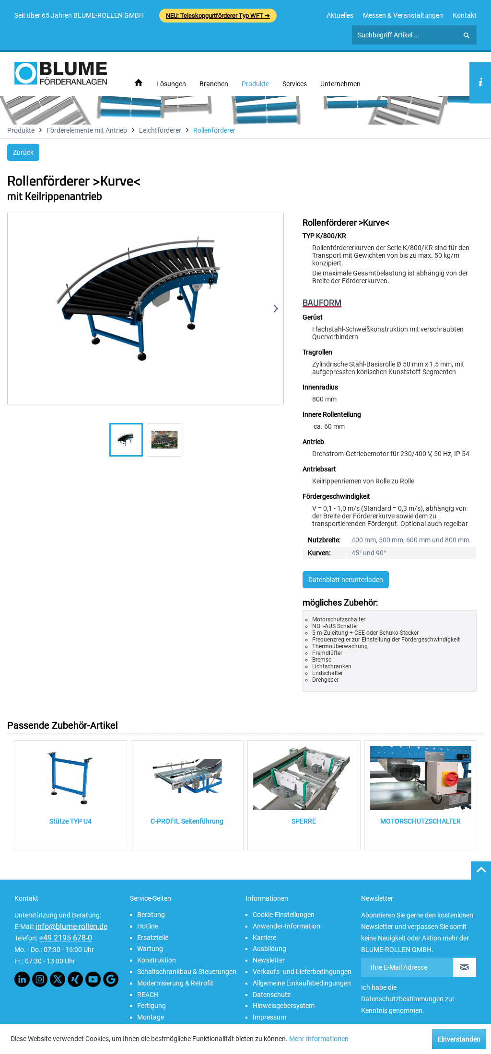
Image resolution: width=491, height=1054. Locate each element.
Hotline (147, 926)
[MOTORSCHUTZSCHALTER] (421, 778)
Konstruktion (156, 960)
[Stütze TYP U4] (70, 778)
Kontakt (465, 15)
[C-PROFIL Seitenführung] (187, 778)
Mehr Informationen (319, 1039)
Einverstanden (459, 1039)
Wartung (150, 948)
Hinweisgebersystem (284, 1005)
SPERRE (304, 821)
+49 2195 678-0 (65, 937)
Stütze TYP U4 (70, 821)
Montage (150, 1017)
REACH (148, 994)
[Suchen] (466, 35)
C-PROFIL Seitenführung (187, 821)
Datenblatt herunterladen (345, 580)
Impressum (269, 1017)
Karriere (264, 937)
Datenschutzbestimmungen (402, 999)
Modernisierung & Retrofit (175, 983)
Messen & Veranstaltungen (403, 15)
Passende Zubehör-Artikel (62, 725)
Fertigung (151, 1005)
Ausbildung (269, 948)
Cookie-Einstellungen (284, 914)
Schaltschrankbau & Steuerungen (186, 971)
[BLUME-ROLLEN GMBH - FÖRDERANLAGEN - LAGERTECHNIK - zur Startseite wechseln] (60, 73)
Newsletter (269, 960)
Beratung (151, 914)
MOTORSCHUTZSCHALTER (420, 821)
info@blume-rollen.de (71, 926)
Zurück (23, 152)
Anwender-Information (286, 926)
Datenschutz (272, 994)
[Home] (139, 83)
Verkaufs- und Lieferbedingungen (302, 971)
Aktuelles (340, 15)
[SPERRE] (304, 778)
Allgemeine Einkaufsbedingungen (302, 983)
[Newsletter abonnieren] (464, 967)
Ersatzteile (152, 937)
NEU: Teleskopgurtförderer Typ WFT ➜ (218, 15)
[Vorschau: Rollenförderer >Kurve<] (126, 440)
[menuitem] (340, 15)
